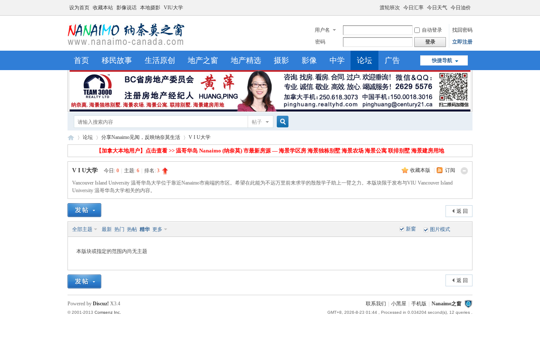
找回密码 (462, 30)
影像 (309, 60)
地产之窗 (203, 60)
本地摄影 (150, 8)
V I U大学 (200, 137)
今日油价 (461, 8)
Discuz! (101, 304)
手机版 (419, 304)
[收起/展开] (464, 170)
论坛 (364, 60)
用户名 (322, 30)
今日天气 (437, 8)
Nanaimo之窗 (71, 137)
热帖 (132, 229)
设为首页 (79, 8)
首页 (81, 60)
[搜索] (281, 122)
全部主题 (82, 229)
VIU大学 (173, 8)
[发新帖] (84, 210)
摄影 (281, 60)
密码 (320, 42)
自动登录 (432, 30)
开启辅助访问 (376, 6)
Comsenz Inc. (107, 312)
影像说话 (126, 8)
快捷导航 (442, 60)
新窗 (411, 229)
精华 (145, 229)
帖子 (257, 122)
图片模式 (440, 229)
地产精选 (246, 60)
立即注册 (462, 42)
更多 (157, 229)
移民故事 (117, 60)
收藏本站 (103, 8)
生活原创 (160, 60)
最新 (107, 229)
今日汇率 (413, 8)
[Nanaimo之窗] (126, 46)
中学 (337, 60)
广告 (392, 60)
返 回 (462, 211)
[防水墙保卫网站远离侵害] (468, 304)
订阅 (450, 170)
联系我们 (376, 304)
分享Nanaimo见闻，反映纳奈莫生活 (140, 137)
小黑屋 (398, 304)
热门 (119, 229)
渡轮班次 (390, 8)
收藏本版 (421, 170)
